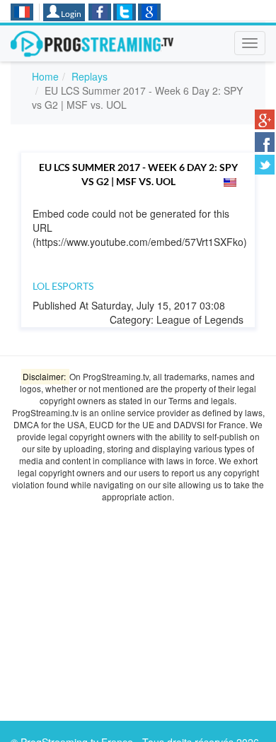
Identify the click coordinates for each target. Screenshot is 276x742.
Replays (89, 76)
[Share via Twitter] (265, 165)
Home (45, 76)
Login (70, 13)
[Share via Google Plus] (265, 119)
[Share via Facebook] (265, 142)
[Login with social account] (99, 12)
